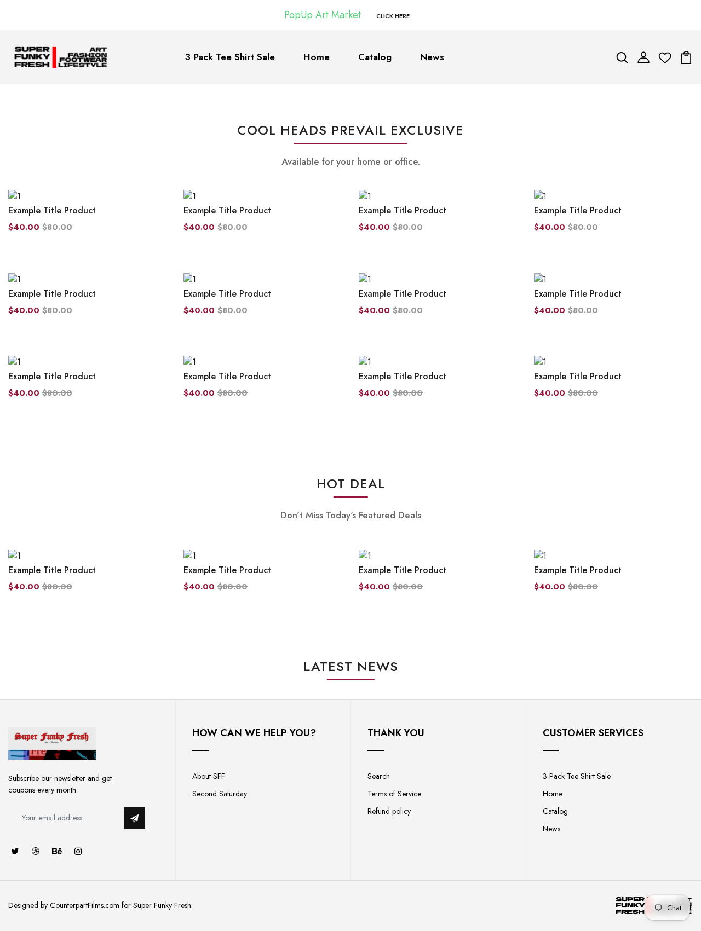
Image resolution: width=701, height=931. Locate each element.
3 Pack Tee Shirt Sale (230, 56)
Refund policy (389, 811)
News (432, 56)
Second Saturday (219, 793)
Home (316, 56)
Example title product (52, 210)
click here (393, 15)
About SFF (208, 776)
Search (378, 776)
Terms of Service (394, 793)
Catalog (375, 56)
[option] (87, 580)
